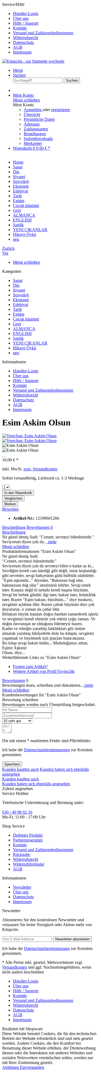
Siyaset (19, 290)
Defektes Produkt (28, 835)
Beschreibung (14, 527)
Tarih (17, 309)
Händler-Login (25, 13)
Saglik (18, 338)
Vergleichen (13, 498)
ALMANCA (24, 328)
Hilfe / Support (25, 23)
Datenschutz (23, 42)
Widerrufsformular (28, 864)
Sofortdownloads (38, 138)
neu (16, 352)
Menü (18, 70)
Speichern (12, 764)
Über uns (21, 18)
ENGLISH (22, 333)
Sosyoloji (21, 295)
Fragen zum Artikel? (30, 666)
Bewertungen (40, 527)
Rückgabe (21, 854)
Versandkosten (14, 967)
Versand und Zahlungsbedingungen (43, 33)
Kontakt (20, 28)
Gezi (17, 324)
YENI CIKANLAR (30, 343)
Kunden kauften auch (20, 769)
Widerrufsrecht (25, 37)
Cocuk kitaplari (26, 319)
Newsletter (22, 887)
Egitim (18, 314)
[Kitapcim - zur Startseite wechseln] (33, 61)
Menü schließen (26, 100)
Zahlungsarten (36, 129)
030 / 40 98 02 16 (17, 812)
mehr (52, 541)
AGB (17, 47)
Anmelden (33, 109)
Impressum (22, 52)
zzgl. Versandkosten (40, 469)
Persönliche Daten (39, 119)
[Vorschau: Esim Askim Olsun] (29, 435)
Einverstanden (32, 1067)
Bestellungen (35, 133)
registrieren (60, 109)
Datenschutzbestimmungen (47, 750)
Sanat (17, 280)
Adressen (32, 124)
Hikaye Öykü (24, 348)
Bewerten (10, 509)
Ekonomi (21, 299)
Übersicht (32, 114)
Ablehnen (11, 1067)
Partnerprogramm (28, 840)
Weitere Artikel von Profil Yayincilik (44, 671)
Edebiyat (20, 304)
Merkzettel (33, 143)
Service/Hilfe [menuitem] (37, 28)
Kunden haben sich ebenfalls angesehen (36, 784)
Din (16, 285)
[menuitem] (56, 13)
